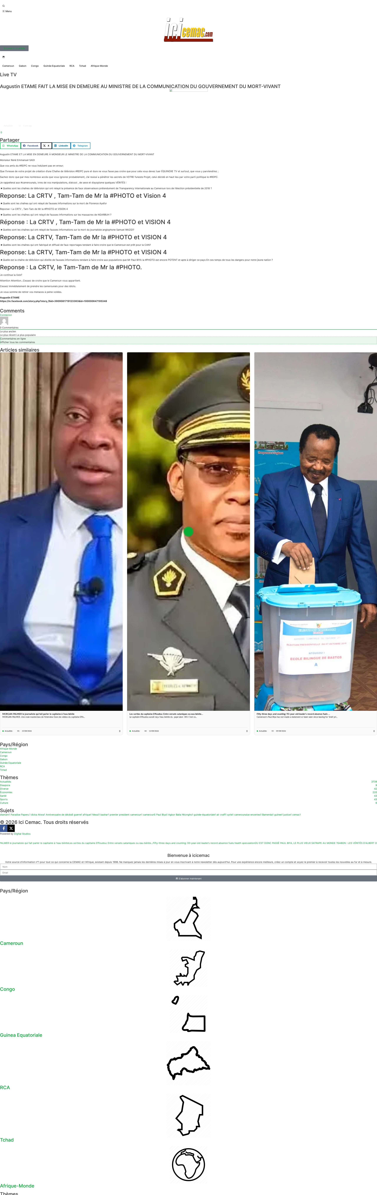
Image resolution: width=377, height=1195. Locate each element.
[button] (10, 145)
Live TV (8, 74)
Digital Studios (22, 833)
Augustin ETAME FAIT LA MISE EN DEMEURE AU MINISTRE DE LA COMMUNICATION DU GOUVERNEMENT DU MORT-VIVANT (140, 86)
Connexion (6, 314)
